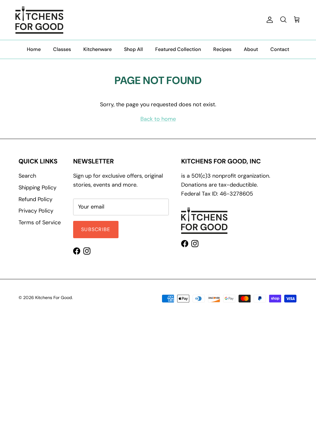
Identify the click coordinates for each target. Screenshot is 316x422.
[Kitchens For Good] (39, 20)
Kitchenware (97, 49)
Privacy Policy (36, 210)
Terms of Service (40, 222)
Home (34, 49)
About (251, 49)
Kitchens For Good (53, 297)
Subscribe (95, 229)
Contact (279, 49)
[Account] (268, 19)
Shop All (133, 49)
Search (27, 175)
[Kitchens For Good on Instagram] (86, 251)
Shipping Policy (37, 187)
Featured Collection (178, 49)
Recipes (222, 49)
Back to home (158, 119)
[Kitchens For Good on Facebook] (76, 251)
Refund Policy (35, 199)
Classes (62, 49)
